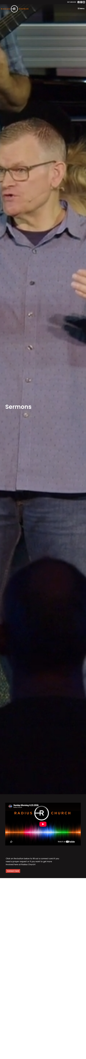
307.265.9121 (71, 2)
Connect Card (13, 871)
